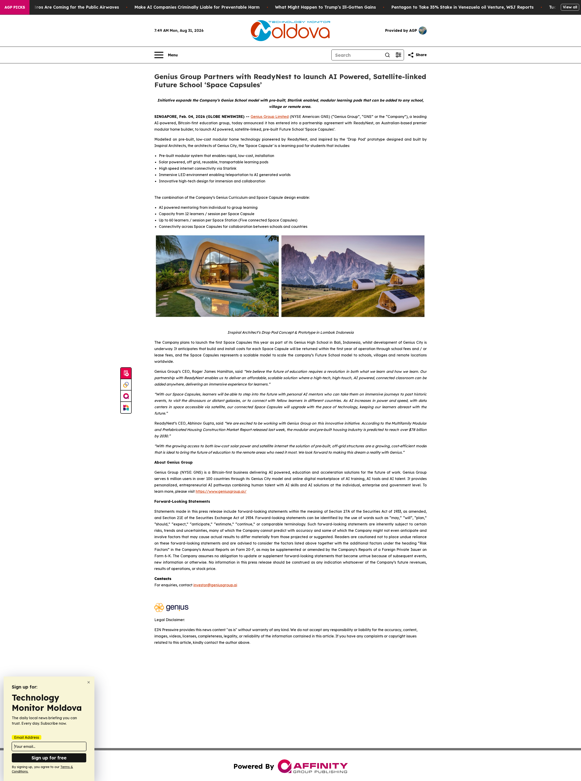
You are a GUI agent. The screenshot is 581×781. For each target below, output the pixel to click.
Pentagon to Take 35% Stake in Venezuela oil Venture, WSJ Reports (462, 7)
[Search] (387, 55)
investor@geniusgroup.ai (215, 585)
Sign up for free (49, 758)
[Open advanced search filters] (398, 55)
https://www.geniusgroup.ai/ (221, 491)
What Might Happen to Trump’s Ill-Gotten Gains (325, 7)
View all (570, 7)
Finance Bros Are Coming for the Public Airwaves (67, 7)
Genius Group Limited (270, 116)
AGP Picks (15, 7)
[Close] (88, 682)
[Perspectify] (126, 384)
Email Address (26, 737)
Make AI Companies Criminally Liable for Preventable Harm (197, 7)
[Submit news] (126, 373)
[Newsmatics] (126, 407)
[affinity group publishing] (126, 396)
